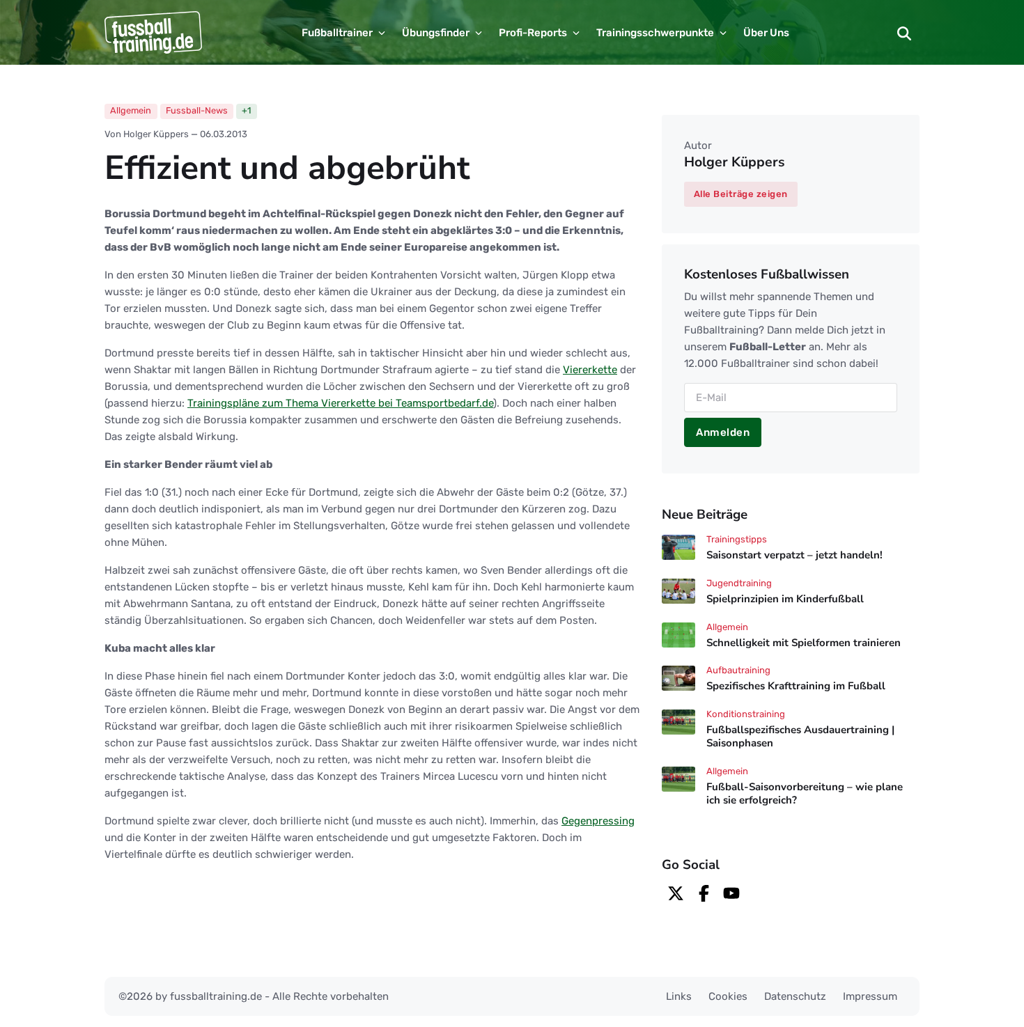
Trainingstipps (736, 539)
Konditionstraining (745, 714)
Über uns (766, 32)
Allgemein (130, 110)
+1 (246, 110)
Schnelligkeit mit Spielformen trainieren (803, 643)
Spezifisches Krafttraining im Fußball (795, 686)
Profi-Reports (533, 32)
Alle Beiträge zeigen (741, 194)
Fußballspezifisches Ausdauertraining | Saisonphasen (800, 736)
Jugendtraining (739, 583)
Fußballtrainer (337, 32)
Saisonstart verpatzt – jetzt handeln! (794, 555)
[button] (904, 33)
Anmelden (723, 432)
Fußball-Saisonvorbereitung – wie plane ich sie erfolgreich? (804, 793)
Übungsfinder (436, 32)
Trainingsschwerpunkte (655, 32)
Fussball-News (197, 110)
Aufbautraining (738, 670)
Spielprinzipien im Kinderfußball (785, 599)
